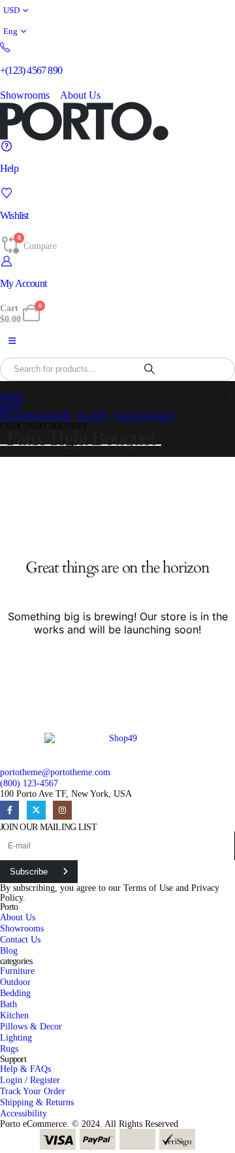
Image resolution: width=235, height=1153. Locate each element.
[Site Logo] (84, 121)
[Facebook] (9, 810)
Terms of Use (148, 887)
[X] (36, 810)
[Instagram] (62, 810)
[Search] (149, 369)
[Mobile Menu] (12, 341)
